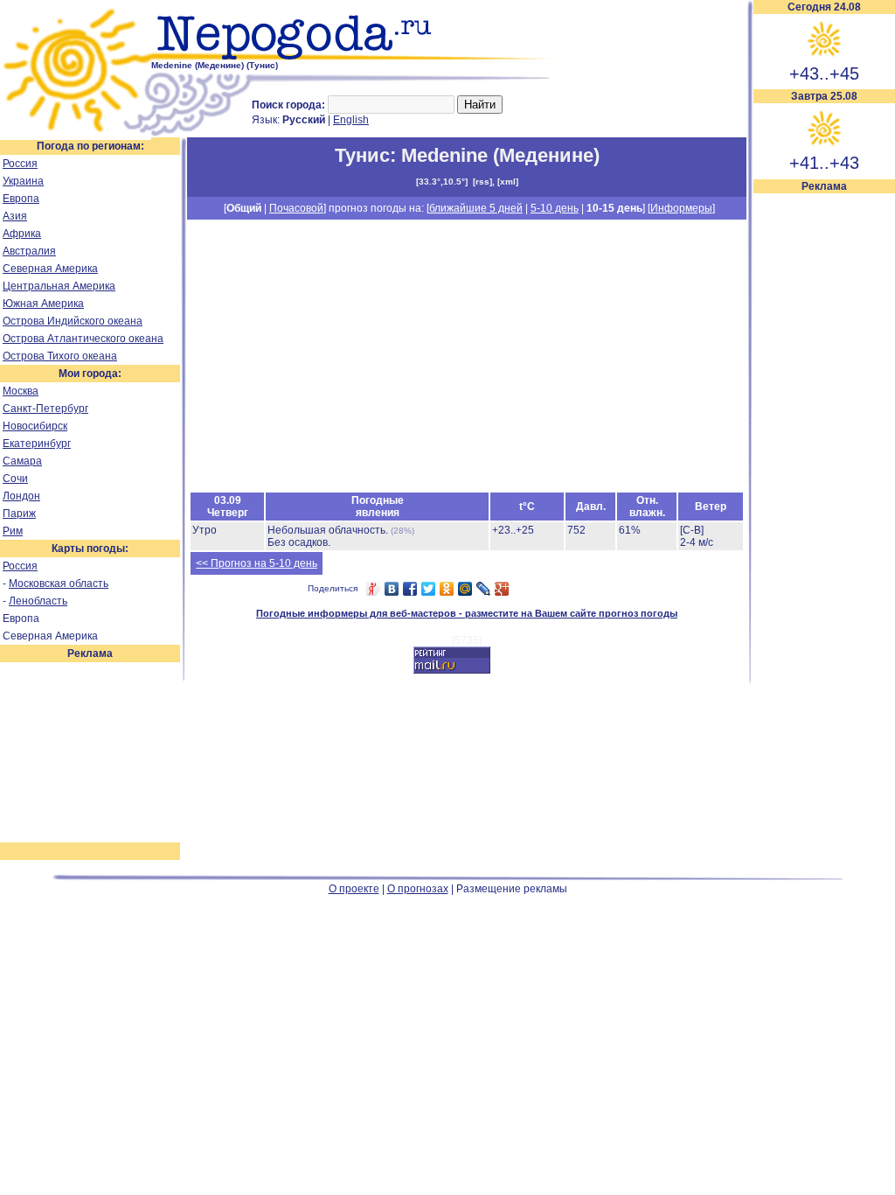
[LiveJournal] (484, 588)
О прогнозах (417, 889)
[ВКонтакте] (392, 588)
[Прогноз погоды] (356, 57)
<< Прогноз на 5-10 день (256, 563)
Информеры (681, 208)
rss (482, 181)
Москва (20, 391)
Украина (23, 181)
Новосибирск (35, 426)
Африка (22, 233)
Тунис (362, 155)
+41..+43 (824, 162)
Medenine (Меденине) (500, 155)
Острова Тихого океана (60, 356)
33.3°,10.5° (442, 181)
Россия (20, 163)
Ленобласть (38, 601)
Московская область (58, 583)
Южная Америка (43, 303)
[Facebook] (410, 588)
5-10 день (555, 208)
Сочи (15, 478)
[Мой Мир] (465, 588)
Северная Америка (50, 268)
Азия (15, 216)
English (351, 120)
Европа (21, 198)
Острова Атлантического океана (83, 338)
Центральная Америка (59, 286)
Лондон (21, 496)
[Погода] (75, 134)
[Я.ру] (373, 588)
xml (508, 181)
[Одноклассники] (447, 588)
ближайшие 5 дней (476, 208)
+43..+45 (824, 73)
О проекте (354, 889)
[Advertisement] (824, 456)
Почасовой (296, 208)
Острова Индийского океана (72, 321)
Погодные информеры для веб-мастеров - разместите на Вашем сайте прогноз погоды (466, 613)
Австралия (29, 251)
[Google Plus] (502, 588)
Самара (22, 461)
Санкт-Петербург (45, 408)
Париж (19, 513)
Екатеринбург (37, 443)
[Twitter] (429, 588)
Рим (13, 531)
